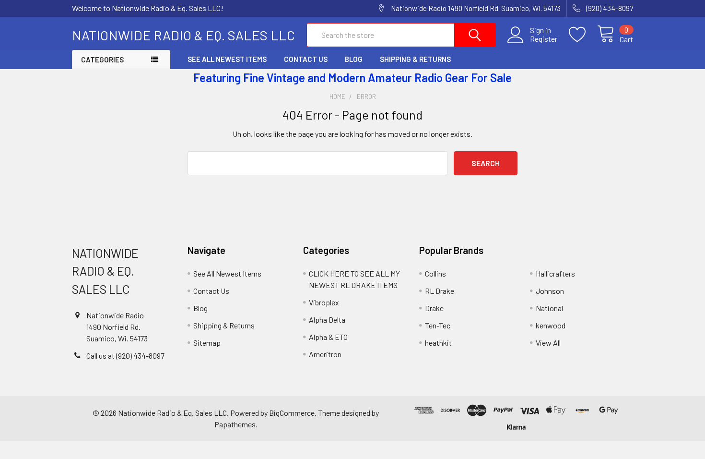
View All (548, 342)
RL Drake (439, 290)
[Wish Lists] (583, 34)
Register (543, 39)
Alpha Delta (327, 319)
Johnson (550, 290)
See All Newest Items (227, 59)
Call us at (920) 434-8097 (125, 355)
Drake (434, 308)
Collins (435, 273)
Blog (354, 59)
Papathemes (235, 424)
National (549, 308)
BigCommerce (292, 412)
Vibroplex (324, 302)
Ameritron (325, 354)
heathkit (438, 342)
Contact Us (306, 59)
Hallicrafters (555, 273)
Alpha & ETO (328, 336)
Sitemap (207, 342)
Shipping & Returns (415, 59)
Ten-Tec (437, 325)
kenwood (550, 325)
